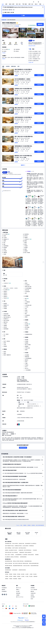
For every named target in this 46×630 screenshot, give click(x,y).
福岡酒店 (18, 576)
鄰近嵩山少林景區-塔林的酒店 (18, 561)
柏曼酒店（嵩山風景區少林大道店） (11, 550)
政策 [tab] (18, 66)
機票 (6, 4)
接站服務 (25, 247)
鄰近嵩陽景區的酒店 (8, 561)
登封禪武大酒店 (21, 543)
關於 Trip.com (18, 587)
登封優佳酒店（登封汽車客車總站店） (25, 550)
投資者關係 (33, 587)
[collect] (44, 616)
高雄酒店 (19, 578)
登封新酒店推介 (15, 569)
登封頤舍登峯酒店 (23, 556)
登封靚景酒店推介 (8, 569)
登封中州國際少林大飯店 (9, 545)
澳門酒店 (10, 576)
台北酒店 (26, 574)
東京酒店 (18, 574)
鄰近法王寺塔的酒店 (8, 563)
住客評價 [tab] (7, 66)
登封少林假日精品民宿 (9, 23)
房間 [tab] (3, 66)
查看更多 (3, 58)
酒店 (21, 525)
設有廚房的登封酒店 (22, 569)
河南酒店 (29, 525)
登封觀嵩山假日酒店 (18, 545)
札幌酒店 (10, 578)
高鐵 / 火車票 (11, 4)
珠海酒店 (14, 574)
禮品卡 (36, 4)
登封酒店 (33, 525)
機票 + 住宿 (30, 4)
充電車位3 (5, 294)
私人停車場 (6, 234)
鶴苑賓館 (36, 554)
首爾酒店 (14, 576)
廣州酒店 (22, 574)
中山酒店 (26, 576)
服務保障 (3, 589)
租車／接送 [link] (18, 4)
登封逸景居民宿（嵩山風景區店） (31, 543)
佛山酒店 (30, 576)
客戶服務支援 (4, 587)
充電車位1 (5, 291)
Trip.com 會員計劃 (34, 589)
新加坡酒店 (15, 578)
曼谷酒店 (35, 574)
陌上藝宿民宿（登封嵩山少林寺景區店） (12, 556)
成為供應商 (33, 596)
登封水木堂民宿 (15, 543)
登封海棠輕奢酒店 (18, 554)
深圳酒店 (6, 574)
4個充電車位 (26, 234)
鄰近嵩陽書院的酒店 (28, 561)
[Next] (43, 262)
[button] (36, 2)
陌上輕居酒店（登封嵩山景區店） (28, 554)
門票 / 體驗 (24, 4)
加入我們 (17, 591)
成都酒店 (6, 578)
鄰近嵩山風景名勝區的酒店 (34, 563)
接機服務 (5, 239)
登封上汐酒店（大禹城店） (10, 554)
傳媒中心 (17, 589)
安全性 (32, 598)
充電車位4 (5, 296)
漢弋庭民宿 (35, 550)
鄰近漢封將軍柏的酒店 (34, 565)
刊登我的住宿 (33, 593)
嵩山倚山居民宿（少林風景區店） (28, 545)
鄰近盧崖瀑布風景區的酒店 (17, 565)
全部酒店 (32, 595)
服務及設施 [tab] (13, 66)
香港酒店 (10, 574)
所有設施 (3, 52)
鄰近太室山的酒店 (26, 565)
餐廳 (4, 244)
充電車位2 (5, 293)
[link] (34, 2)
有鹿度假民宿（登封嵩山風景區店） (25, 552)
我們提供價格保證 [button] (32, 25)
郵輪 (40, 4)
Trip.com (17, 525)
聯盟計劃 (32, 591)
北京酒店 (22, 576)
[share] (44, 620)
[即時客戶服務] (44, 624)
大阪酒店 (6, 576)
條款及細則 (18, 593)
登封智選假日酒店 (8, 543)
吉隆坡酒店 (35, 576)
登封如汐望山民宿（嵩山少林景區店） (11, 552)
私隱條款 (17, 595)
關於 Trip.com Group (19, 596)
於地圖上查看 (30, 62)
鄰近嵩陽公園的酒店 (8, 565)
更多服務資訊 (4, 591)
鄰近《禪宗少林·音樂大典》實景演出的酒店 (20, 563)
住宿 (3, 4)
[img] (10, 33)
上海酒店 (30, 574)
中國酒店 (24, 525)
